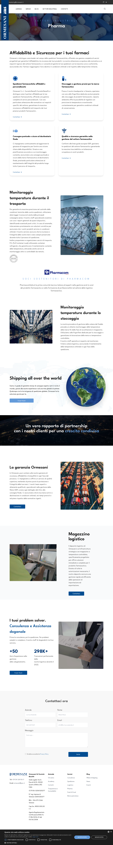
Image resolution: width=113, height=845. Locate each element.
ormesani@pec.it (19, 783)
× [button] (111, 831)
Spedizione (70, 781)
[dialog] (56, 837)
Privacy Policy (44, 754)
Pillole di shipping (92, 777)
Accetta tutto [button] (82, 837)
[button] (38, 843)
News (88, 781)
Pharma (69, 788)
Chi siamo (51, 777)
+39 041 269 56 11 (18, 779)
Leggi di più (35, 836)
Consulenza (71, 777)
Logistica (70, 785)
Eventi (89, 785)
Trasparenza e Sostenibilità (53, 789)
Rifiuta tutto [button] (99, 837)
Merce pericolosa (72, 796)
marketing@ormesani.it (16, 2)
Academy (51, 781)
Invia (78, 754)
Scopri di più (22, 400)
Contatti (51, 785)
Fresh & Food (71, 792)
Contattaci (16, 117)
